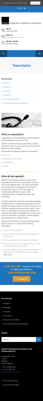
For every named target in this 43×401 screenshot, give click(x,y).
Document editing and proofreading (15, 103)
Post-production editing (11, 99)
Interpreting (7, 87)
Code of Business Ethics (11, 385)
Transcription (7, 95)
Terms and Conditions (10, 381)
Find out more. (22, 3)
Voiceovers (7, 91)
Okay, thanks (35, 3)
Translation (6, 83)
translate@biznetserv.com (14, 37)
